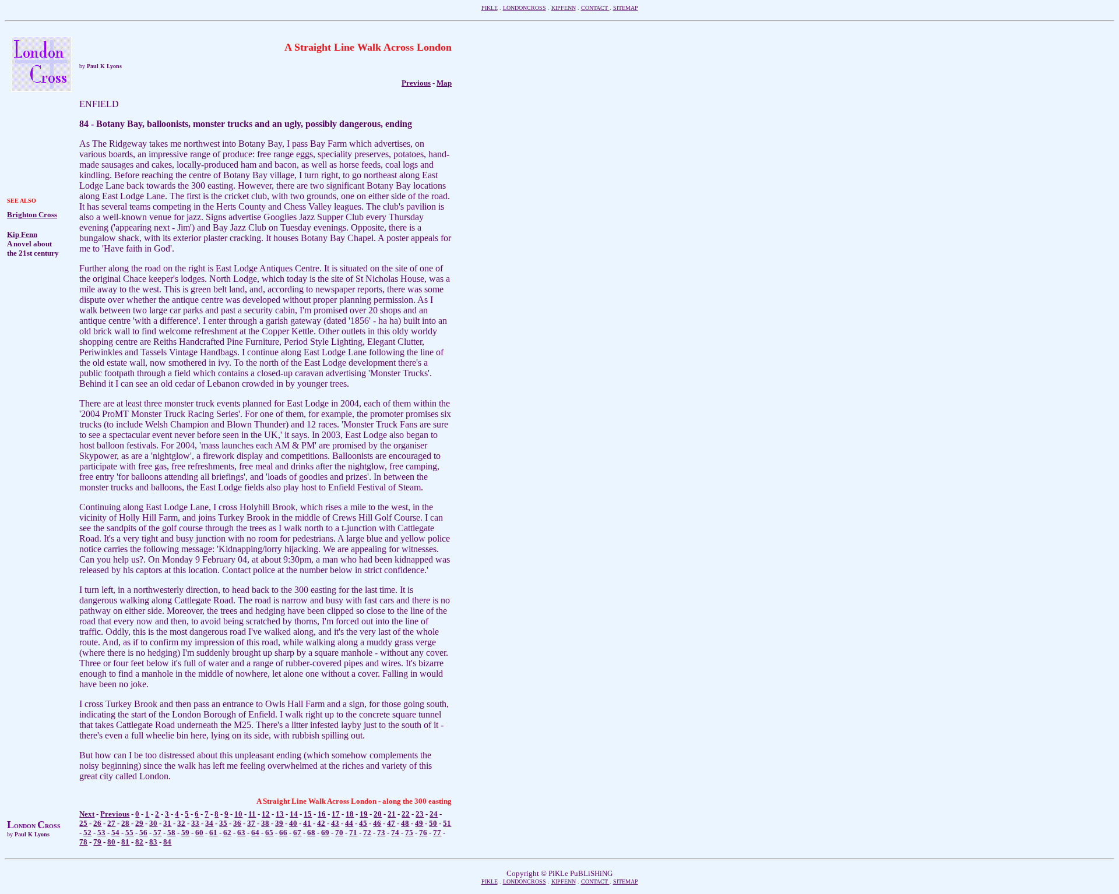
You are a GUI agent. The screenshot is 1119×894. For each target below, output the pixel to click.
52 (87, 832)
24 (434, 814)
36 (237, 823)
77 (437, 832)
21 (392, 814)
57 (157, 832)
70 (339, 832)
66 (283, 832)
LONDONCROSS (524, 8)
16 (322, 814)
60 (199, 832)
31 (167, 823)
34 (209, 823)
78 (83, 842)
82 (139, 842)
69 (325, 832)
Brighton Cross (32, 214)
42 (321, 823)
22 (406, 814)
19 (364, 814)
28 (125, 823)
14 (294, 814)
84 (167, 842)
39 (279, 823)
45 (363, 823)
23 (420, 814)
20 (378, 814)
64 (255, 832)
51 (447, 823)
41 (307, 823)
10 (238, 814)
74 (395, 832)
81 (125, 842)
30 (153, 823)
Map (444, 83)
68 (311, 832)
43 (335, 823)
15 (308, 814)
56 (143, 832)
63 (241, 832)
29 (139, 823)
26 (97, 823)
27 (111, 823)
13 (280, 814)
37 (251, 823)
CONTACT (595, 8)
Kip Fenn (22, 234)
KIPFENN (563, 8)
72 (367, 832)
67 (297, 832)
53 (101, 832)
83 (153, 842)
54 (115, 832)
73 (381, 832)
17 (336, 814)
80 (111, 842)
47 (391, 823)
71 (353, 832)
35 (223, 823)
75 (409, 832)
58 (171, 832)
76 (423, 832)
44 (349, 823)
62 (227, 832)
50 (433, 823)
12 (266, 814)
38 (265, 823)
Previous (114, 814)
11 (252, 814)
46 (377, 823)
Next (86, 814)
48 (405, 823)
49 (419, 823)
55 (129, 832)
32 (181, 823)
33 (195, 823)
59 (185, 832)
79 (97, 842)
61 (213, 832)
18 (350, 814)
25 (83, 823)
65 (269, 832)
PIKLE (489, 8)
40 (293, 823)
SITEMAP (625, 8)
